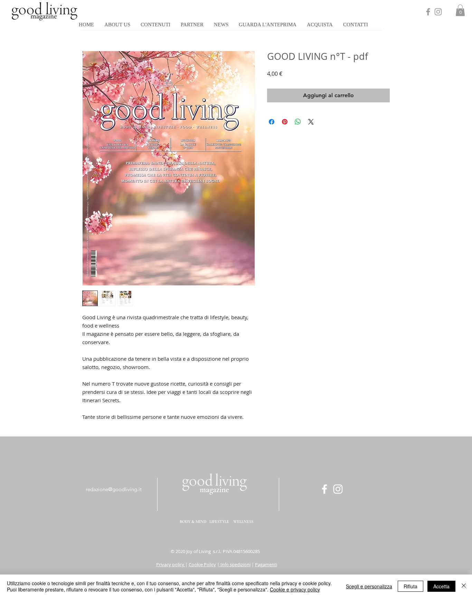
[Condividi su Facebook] (271, 122)
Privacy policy (170, 564)
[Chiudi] (464, 586)
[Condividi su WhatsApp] (298, 122)
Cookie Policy (202, 564)
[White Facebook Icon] (324, 489)
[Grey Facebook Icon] (428, 12)
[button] (460, 10)
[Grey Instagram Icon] (438, 12)
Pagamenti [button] (266, 564)
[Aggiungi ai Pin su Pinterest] (285, 122)
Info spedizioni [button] (235, 564)
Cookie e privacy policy (295, 589)
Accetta (441, 586)
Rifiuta (410, 586)
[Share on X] (311, 122)
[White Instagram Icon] (338, 489)
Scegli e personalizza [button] (369, 586)
